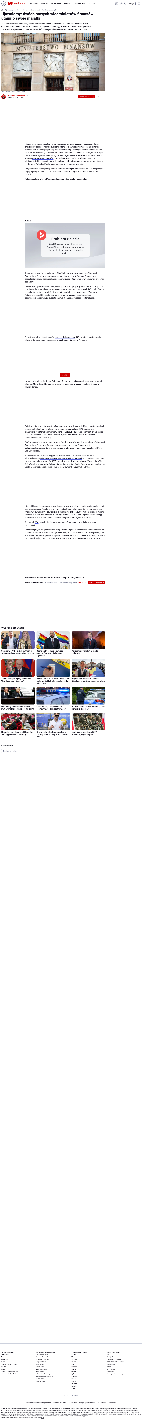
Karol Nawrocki (40, 1381)
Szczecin (74, 1366)
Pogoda (67, 4)
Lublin (73, 1388)
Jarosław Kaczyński (42, 1354)
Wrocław (74, 1359)
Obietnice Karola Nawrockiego (10, 1371)
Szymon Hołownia (41, 1369)
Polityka (92, 4)
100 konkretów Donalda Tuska (10, 1374)
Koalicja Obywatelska (113, 1357)
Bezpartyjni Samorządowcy (115, 1374)
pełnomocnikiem (32, 448)
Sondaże (3, 1369)
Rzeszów (74, 1386)
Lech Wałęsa (40, 1379)
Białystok (74, 1376)
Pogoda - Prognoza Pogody (9, 1364)
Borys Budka (40, 1371)
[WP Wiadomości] (19, 3)
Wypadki (3, 1366)
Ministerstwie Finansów (42, 158)
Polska (33, 4)
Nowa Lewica (111, 1369)
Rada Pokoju (5, 1359)
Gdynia (73, 1379)
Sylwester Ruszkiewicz (16, 96)
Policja (3, 1362)
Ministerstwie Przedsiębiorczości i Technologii (61, 458)
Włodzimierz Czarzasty (43, 1374)
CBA (36, 522)
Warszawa (74, 1357)
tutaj (42, 1417)
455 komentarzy (87, 97)
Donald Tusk (40, 1366)
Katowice (74, 1383)
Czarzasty (70, 179)
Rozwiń (64, 375)
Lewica (109, 1366)
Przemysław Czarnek (42, 1359)
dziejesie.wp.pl (77, 577)
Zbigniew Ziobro (41, 1362)
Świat (43, 4)
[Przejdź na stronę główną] (3, 5)
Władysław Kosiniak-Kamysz (44, 1376)
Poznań (73, 1369)
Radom (73, 1381)
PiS (108, 1354)
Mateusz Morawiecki (34, 384)
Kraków (73, 1362)
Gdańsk (73, 1371)
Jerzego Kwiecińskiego (65, 337)
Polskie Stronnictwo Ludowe (115, 1362)
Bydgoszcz (74, 1374)
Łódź (72, 1364)
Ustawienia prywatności (106, 1403)
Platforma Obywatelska (114, 1359)
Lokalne (73, 1354)
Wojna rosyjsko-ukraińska (8, 1357)
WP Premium (56, 4)
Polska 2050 (110, 1371)
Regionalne (79, 4)
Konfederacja (111, 1364)
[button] (123, 3)
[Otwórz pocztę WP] (116, 3)
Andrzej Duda (40, 1364)
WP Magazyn (5, 1354)
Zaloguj (131, 4)
